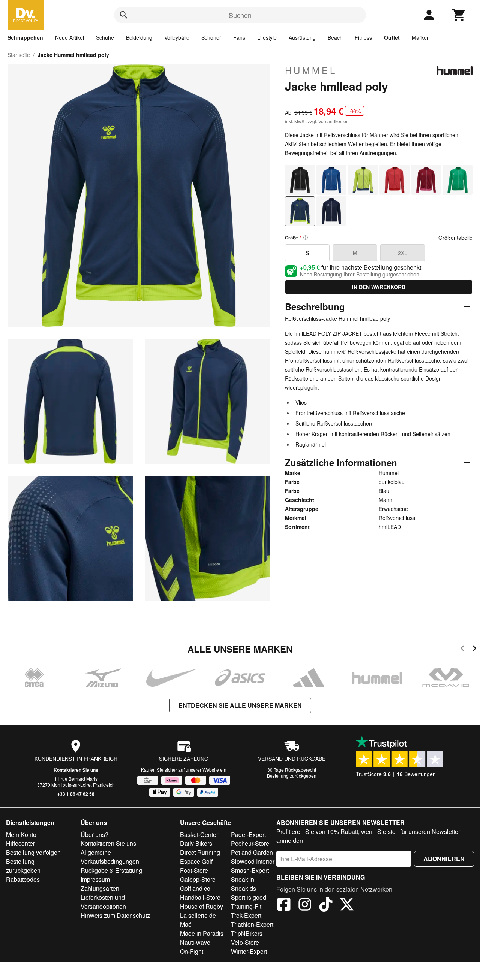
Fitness (363, 37)
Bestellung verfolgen (33, 852)
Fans (239, 37)
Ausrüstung (302, 37)
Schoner (211, 37)
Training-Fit (246, 906)
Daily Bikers (196, 843)
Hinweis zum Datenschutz (115, 915)
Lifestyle (267, 37)
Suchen (240, 15)
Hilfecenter (20, 843)
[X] (346, 905)
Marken (421, 37)
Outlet (392, 37)
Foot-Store (194, 870)
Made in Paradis (202, 933)
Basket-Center (199, 834)
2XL (402, 253)
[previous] (462, 649)
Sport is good (248, 897)
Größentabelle (455, 237)
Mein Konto (21, 834)
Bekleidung (139, 37)
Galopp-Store (198, 879)
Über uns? (94, 834)
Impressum (95, 879)
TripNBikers (246, 933)
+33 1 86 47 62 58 (75, 793)
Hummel (311, 70)
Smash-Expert (250, 870)
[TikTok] (325, 905)
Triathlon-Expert (252, 924)
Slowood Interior (252, 861)
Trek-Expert (246, 915)
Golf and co (195, 888)
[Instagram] (304, 905)
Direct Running (200, 852)
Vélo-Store (245, 942)
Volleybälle (176, 37)
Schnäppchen (25, 37)
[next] (474, 649)
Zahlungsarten (100, 888)
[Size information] (305, 237)
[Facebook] (283, 905)
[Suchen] (123, 15)
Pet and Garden (252, 852)
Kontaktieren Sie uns (76, 770)
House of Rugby (201, 906)
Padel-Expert (248, 834)
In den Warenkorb (378, 287)
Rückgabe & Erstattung (111, 870)
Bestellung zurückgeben (291, 775)
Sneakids (243, 888)
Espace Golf (196, 861)
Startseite (19, 54)
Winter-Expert (249, 951)
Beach (335, 37)
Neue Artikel (69, 37)
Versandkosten (333, 121)
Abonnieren (444, 858)
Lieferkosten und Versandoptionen (103, 902)
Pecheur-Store (250, 843)
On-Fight (191, 951)
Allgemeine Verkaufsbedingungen (110, 857)
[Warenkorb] (459, 14)
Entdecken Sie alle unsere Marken (240, 705)
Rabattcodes (23, 879)
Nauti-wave (195, 942)
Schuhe (105, 37)
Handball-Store (200, 897)
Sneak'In (242, 879)
